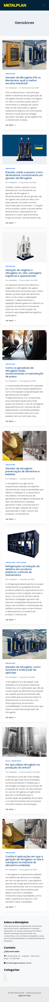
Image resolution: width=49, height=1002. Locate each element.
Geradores (10, 74)
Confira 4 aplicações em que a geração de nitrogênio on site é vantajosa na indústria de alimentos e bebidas (24, 861)
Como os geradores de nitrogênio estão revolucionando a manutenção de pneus (24, 372)
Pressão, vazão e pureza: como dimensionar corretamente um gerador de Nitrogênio (24, 175)
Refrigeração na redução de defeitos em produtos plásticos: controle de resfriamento (22, 571)
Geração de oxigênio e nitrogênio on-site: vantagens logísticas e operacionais (23, 273)
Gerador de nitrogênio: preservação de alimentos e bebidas (22, 471)
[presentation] (24, 55)
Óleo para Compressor (5, 978)
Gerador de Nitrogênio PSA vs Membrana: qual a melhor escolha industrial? (23, 80)
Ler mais (10, 125)
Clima (4, 974)
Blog (7, 761)
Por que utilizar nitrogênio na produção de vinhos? (22, 766)
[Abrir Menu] (44, 5)
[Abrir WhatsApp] (42, 995)
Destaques (21, 562)
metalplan (13, 88)
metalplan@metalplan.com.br (18, 963)
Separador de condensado (6, 980)
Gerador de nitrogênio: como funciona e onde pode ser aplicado (23, 670)
